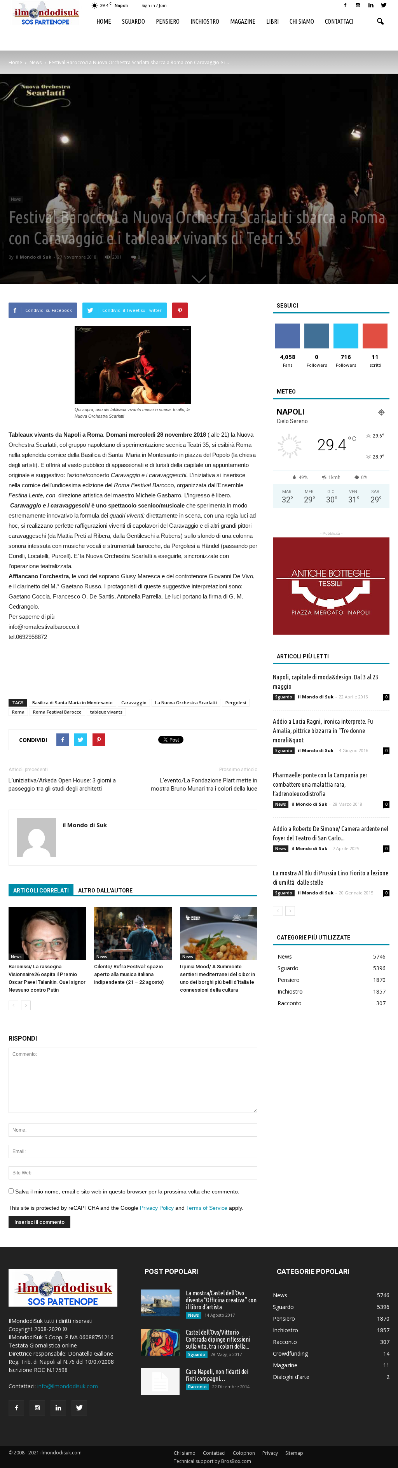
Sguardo (133, 21)
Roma (18, 712)
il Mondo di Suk (33, 257)
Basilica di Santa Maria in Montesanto (72, 702)
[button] (380, 21)
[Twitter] (383, 5)
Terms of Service (206, 1208)
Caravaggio (134, 702)
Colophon (244, 1453)
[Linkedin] (371, 5)
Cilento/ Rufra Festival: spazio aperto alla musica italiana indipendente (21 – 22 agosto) (129, 974)
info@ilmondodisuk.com (67, 1386)
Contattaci (339, 21)
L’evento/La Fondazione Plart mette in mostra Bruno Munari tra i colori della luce (204, 784)
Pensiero (168, 21)
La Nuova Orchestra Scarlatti (186, 702)
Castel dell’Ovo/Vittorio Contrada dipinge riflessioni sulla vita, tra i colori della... (218, 1339)
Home (103, 21)
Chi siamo (302, 21)
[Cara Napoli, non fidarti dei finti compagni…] (160, 1381)
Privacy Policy (157, 1208)
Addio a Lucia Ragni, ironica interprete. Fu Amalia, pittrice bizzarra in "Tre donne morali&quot (323, 730)
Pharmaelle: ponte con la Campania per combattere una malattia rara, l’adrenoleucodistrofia (320, 784)
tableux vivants (106, 712)
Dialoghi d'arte (291, 1377)
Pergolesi (235, 702)
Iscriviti (375, 326)
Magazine (242, 21)
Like (287, 326)
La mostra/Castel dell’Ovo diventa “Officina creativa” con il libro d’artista (221, 1300)
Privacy (270, 1453)
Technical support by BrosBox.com (212, 1461)
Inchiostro (204, 21)
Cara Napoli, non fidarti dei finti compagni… (217, 1375)
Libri (272, 21)
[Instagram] (358, 5)
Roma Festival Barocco (57, 712)
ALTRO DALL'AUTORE (105, 890)
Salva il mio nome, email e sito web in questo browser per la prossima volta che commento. (127, 1191)
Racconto (290, 1003)
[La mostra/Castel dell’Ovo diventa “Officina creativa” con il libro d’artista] (160, 1303)
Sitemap (294, 1453)
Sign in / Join (154, 5)
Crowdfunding (290, 1353)
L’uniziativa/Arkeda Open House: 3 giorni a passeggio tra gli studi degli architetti (62, 784)
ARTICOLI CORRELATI (41, 890)
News (16, 199)
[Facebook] (345, 5)
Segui (316, 326)
